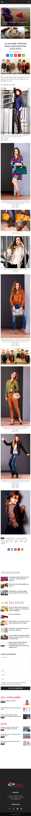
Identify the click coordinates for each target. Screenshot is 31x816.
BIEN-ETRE (3, 702)
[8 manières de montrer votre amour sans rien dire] (15, 16)
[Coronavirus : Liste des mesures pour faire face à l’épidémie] (4, 630)
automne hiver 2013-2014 (10, 538)
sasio (11, 541)
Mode (26, 540)
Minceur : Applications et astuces (8, 700)
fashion (2, 540)
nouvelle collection (5, 541)
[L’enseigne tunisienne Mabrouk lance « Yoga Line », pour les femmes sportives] (4, 578)
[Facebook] (9, 808)
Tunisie (25, 541)
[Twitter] (17, 808)
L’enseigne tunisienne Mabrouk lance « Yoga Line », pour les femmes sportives (19, 578)
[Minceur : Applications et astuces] (26, 702)
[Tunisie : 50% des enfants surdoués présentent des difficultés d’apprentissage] (26, 716)
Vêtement (3, 543)
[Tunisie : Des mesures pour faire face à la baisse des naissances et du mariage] (26, 743)
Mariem (12, 51)
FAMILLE (2, 717)
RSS (14, 755)
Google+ (19, 755)
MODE (20, 51)
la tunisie (21, 540)
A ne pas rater (12, 603)
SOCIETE (2, 645)
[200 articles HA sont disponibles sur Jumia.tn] (4, 585)
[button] (29, 2)
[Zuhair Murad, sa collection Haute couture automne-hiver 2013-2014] (4, 592)
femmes (16, 540)
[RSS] (13, 808)
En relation (10, 573)
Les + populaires (11, 697)
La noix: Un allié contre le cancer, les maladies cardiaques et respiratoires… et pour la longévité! (19, 608)
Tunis (21, 541)
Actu (4, 724)
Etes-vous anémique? (15, 614)
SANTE (3, 32)
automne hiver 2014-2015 (21, 538)
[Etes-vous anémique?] (4, 615)
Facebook (3, 755)
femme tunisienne (9, 540)
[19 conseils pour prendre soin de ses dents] (12, 33)
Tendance (16, 541)
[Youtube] (21, 808)
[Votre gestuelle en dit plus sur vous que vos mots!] (26, 709)
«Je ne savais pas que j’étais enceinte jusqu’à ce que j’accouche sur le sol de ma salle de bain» (19, 637)
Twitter (9, 755)
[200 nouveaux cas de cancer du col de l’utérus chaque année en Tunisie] (4, 623)
